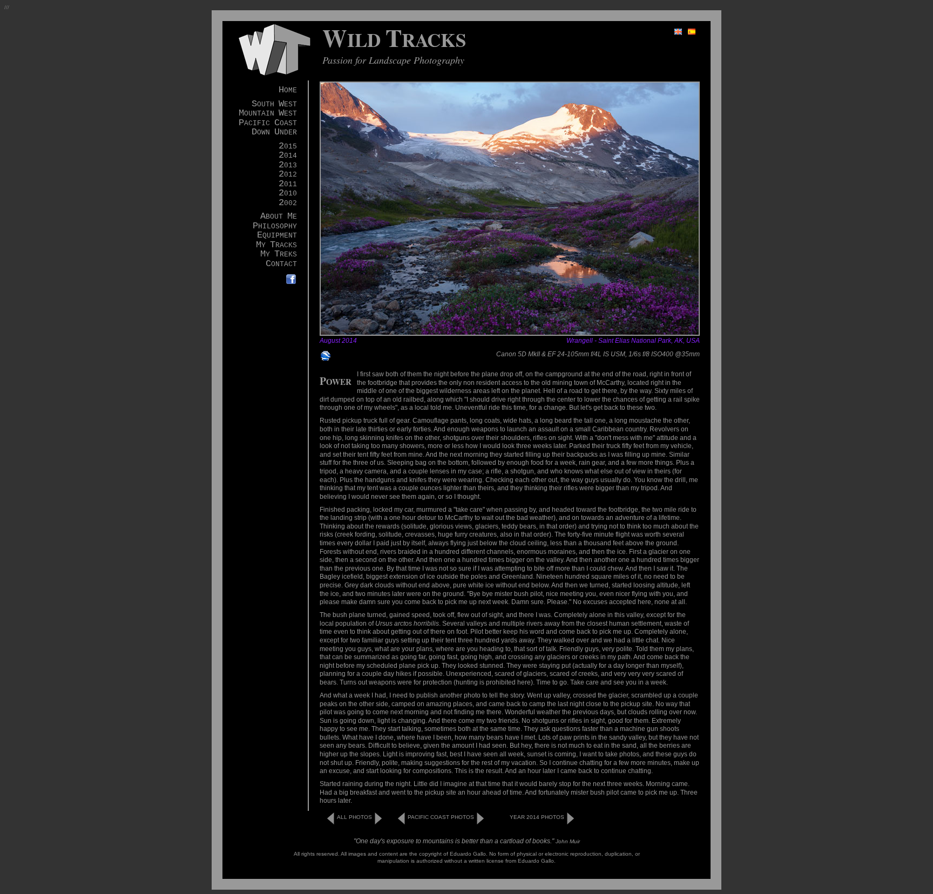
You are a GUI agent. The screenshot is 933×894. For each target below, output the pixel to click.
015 (288, 147)
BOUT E (278, 217)
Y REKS (278, 254)
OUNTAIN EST (268, 114)
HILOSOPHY (275, 226)
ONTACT (281, 264)
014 (288, 156)
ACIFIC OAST (268, 123)
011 (288, 184)
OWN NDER (274, 132)
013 (288, 165)
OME (288, 90)
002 (288, 203)
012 (288, 175)
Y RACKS (276, 245)
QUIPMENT (277, 236)
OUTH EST (274, 104)
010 (288, 193)
